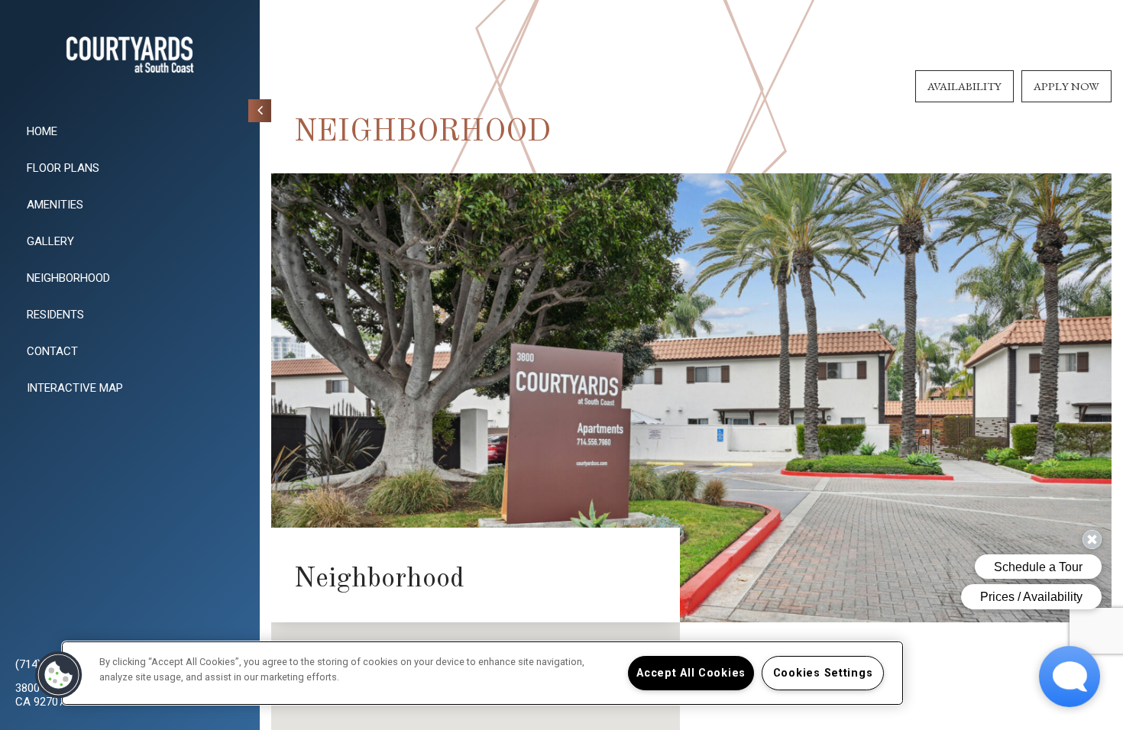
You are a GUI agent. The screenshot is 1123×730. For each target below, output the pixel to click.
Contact (52, 351)
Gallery (50, 241)
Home (42, 131)
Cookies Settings (823, 673)
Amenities (55, 205)
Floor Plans (63, 168)
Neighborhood (68, 278)
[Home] (130, 55)
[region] (482, 673)
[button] (58, 675)
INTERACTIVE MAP (75, 388)
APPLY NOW (1066, 86)
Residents (55, 314)
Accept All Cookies (691, 673)
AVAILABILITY (964, 86)
